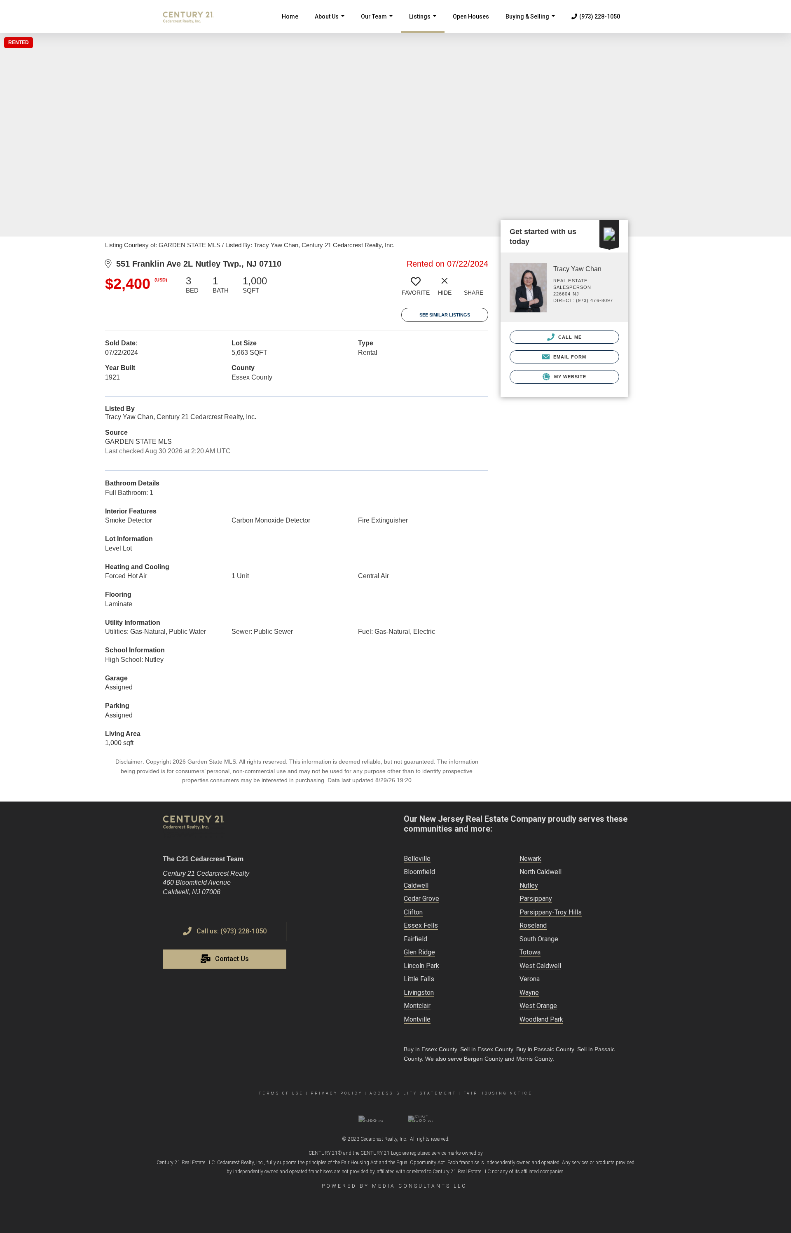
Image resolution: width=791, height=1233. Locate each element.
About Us (331, 23)
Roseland (533, 925)
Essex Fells (421, 925)
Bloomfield (419, 872)
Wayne (529, 992)
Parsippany (536, 898)
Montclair (417, 1006)
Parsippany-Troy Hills (551, 912)
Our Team (378, 23)
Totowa (530, 952)
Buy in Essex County (430, 1049)
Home (290, 16)
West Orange (538, 1006)
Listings (424, 23)
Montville (417, 1019)
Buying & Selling (531, 23)
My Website (569, 376)
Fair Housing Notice (498, 1093)
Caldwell (416, 885)
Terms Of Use (281, 1093)
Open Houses (471, 16)
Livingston (419, 992)
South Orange (539, 939)
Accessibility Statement (413, 1093)
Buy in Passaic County (545, 1049)
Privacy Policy (337, 1093)
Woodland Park (541, 1019)
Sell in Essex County (486, 1049)
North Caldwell (541, 872)
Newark (530, 859)
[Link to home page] (192, 16)
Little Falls (419, 979)
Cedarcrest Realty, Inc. (383, 1139)
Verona (530, 979)
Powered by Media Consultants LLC (394, 1186)
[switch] (415, 289)
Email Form (568, 356)
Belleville (417, 859)
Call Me (569, 337)
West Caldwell (540, 966)
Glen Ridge (419, 952)
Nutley (529, 885)
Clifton (413, 912)
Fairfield (415, 939)
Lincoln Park (421, 966)
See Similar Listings (444, 314)
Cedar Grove (421, 898)
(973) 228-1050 (599, 16)
